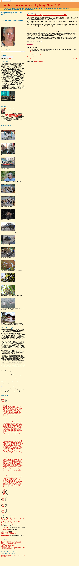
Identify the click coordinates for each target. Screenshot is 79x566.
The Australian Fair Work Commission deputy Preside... (13, 485)
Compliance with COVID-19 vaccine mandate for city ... (13, 440)
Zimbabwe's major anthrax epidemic (8, 114)
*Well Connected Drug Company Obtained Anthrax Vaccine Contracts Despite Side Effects (13, 522)
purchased (3, 389)
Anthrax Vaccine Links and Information (8, 545)
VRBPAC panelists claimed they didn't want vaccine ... (13, 413)
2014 (3, 504)
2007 (3, 512)
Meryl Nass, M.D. (10, 108)
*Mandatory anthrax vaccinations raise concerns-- (11, 525)
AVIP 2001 (3, 544)
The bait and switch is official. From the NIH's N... (12, 406)
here (4, 127)
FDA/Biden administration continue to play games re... (12, 415)
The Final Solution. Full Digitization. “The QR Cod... (12, 470)
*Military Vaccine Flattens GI (6, 532)
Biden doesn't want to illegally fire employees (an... (12, 410)
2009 (3, 510)
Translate (10, 58)
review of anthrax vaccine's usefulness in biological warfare (11, 115)
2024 (3, 398)
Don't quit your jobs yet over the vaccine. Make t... (12, 479)
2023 (3, 399)
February (5, 494)
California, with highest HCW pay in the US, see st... (12, 449)
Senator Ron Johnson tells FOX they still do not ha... (12, 482)
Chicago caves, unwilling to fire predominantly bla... (12, 468)
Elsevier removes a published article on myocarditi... (12, 448)
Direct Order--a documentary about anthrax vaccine (11, 541)
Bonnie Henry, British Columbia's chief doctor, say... (12, 423)
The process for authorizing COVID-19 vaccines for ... (12, 421)
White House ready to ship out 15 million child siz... (12, 428)
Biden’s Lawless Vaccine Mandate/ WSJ (10, 478)
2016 (3, 501)
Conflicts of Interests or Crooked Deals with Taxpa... (12, 461)
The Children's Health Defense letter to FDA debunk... (12, 414)
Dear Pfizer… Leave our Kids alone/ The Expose (11, 431)
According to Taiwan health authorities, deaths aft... (12, 457)
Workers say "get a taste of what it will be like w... (12, 407)
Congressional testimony (13, 116)
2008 (3, 511)
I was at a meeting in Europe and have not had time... (12, 469)
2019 (3, 498)
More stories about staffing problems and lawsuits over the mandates (47, 15)
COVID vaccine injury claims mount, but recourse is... (12, 427)
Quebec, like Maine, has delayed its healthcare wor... (12, 466)
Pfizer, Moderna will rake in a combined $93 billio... (12, 445)
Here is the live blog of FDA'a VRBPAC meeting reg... (12, 411)
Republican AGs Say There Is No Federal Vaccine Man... (13, 443)
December (5, 402)
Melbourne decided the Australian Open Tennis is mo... (13, 425)
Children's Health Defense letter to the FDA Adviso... (12, 422)
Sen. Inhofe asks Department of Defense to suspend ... (13, 441)
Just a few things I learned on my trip (9, 467)
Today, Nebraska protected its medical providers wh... (12, 458)
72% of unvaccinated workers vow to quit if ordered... (12, 412)
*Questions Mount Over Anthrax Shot (8, 533)
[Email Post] (41, 41)
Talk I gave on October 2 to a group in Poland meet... (12, 446)
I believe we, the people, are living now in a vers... (12, 432)
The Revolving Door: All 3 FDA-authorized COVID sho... (13, 447)
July (4, 489)
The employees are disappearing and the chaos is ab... (13, 481)
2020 (3, 497)
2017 (3, 500)
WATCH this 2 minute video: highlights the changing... (12, 462)
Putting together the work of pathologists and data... (12, 475)
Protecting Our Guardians (6, 546)
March (4, 493)
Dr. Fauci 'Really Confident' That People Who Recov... (12, 451)
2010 (3, 509)
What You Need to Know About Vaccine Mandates (12, 442)
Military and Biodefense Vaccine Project (8, 543)
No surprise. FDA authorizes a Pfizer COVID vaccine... (13, 408)
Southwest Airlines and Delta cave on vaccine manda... (13, 452)
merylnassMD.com (4, 23)
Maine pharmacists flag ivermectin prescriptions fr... (12, 484)
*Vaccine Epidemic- (5, 535)
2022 (3, 400)
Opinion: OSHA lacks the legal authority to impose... (12, 409)
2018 (3, 499)
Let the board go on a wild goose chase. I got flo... (12, 460)
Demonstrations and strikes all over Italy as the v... (12, 456)
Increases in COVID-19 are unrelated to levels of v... (12, 459)
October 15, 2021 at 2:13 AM (35, 54)
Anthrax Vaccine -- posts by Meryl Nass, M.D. (32, 5)
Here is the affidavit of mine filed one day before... (12, 463)
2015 (3, 503)
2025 (3, 396)
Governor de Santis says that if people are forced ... (12, 426)
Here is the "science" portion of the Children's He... (12, 416)
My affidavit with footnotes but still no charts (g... (11, 450)
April (4, 492)
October (4, 405)
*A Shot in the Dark (5, 529)
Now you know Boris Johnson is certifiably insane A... (12, 424)
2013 (3, 505)
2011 (3, 507)
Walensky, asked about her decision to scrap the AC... (12, 474)
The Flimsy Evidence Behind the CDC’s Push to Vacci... (13, 430)
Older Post (75, 58)
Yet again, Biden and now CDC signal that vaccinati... (12, 439)
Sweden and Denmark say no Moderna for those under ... (13, 476)
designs (5, 387)
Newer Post (29, 58)
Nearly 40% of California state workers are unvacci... (12, 444)
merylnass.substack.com (6, 24)
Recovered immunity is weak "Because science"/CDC (12, 429)
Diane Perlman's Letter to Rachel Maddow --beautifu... (12, 483)
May (4, 491)
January (4, 495)
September (5, 486)
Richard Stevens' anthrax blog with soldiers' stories (11, 542)
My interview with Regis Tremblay (9, 480)
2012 (3, 506)
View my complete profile (6, 121)
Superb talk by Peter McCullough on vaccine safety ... (12, 477)
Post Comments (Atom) (38, 61)
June (4, 490)
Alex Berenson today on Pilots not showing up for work (13, 465)
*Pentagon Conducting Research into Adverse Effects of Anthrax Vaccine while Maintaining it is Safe (12, 519)
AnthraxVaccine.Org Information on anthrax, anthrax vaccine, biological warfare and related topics (13, 548)
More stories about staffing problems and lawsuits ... (12, 464)
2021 (3, 401)
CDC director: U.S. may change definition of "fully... (12, 434)
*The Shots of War (4, 527)
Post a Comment (30, 56)
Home (53, 58)
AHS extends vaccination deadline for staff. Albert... (12, 433)
